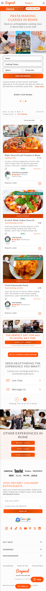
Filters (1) (24, 586)
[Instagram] (6, 528)
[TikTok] (16, 528)
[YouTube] (25, 528)
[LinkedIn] (39, 528)
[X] (35, 528)
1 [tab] (20, 101)
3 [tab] (25, 101)
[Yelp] (21, 528)
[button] (2, 3)
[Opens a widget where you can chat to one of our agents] (37, 580)
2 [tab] (23, 101)
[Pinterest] (30, 528)
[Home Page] (10, 3)
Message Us (29, 3)
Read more (39, 87)
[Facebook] (11, 528)
